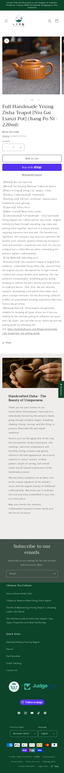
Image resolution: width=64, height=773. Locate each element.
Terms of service (33, 762)
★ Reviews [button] (61, 389)
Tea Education (13, 656)
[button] (6, 21)
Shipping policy (49, 762)
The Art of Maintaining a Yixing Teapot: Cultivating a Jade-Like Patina (31, 609)
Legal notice (43, 766)
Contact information (27, 766)
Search (9, 649)
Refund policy (49, 757)
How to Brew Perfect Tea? (19, 593)
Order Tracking (13, 663)
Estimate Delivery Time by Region (23, 642)
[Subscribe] (54, 573)
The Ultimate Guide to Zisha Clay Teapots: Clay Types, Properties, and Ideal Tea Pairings (29, 620)
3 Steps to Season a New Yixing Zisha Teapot (28, 600)
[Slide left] (25, 100)
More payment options (32, 175)
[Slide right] (38, 100)
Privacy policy (17, 762)
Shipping (5, 136)
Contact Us (11, 670)
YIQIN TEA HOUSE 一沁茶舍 (28, 757)
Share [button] (8, 342)
